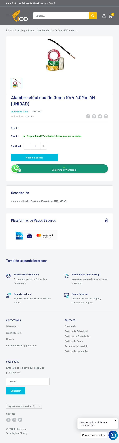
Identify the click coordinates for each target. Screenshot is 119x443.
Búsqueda (70, 326)
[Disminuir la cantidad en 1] (27, 146)
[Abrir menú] (7, 16)
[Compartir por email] (106, 116)
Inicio (9, 30)
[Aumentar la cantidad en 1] (43, 146)
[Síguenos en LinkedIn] (20, 419)
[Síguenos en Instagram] (14, 419)
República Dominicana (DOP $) (21, 406)
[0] (110, 16)
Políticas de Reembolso (77, 336)
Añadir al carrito (34, 157)
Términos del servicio (76, 346)
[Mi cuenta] (104, 15)
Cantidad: (16, 146)
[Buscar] (93, 15)
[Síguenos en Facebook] (8, 419)
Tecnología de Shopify (16, 433)
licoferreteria (19, 111)
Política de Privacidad (76, 331)
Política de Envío (74, 341)
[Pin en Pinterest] (94, 116)
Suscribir (16, 390)
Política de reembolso (76, 351)
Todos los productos (24, 30)
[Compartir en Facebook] (88, 116)
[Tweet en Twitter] (100, 116)
